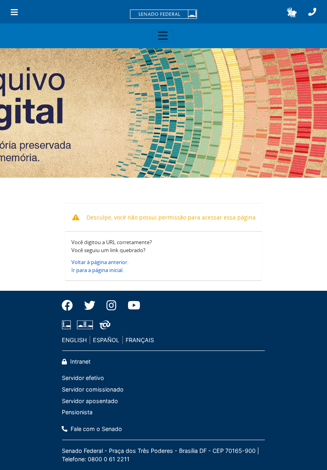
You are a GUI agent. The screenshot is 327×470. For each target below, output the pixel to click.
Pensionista (77, 412)
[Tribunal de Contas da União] (103, 324)
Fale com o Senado (95, 428)
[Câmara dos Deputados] (68, 324)
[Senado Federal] (163, 15)
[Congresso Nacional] (85, 324)
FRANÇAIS (140, 340)
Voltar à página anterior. (99, 262)
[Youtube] (131, 305)
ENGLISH (74, 340)
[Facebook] (70, 305)
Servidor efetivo (83, 377)
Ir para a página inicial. (97, 270)
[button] (292, 12)
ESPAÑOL (106, 340)
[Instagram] (111, 305)
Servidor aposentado (90, 401)
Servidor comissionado (93, 389)
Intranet (80, 361)
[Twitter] (90, 305)
